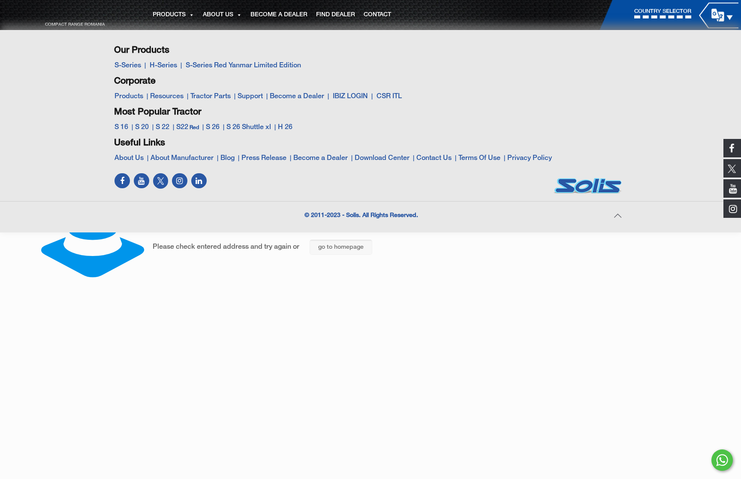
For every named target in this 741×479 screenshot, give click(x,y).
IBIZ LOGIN (350, 96)
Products (128, 96)
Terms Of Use (479, 158)
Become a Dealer (297, 96)
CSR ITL (389, 96)
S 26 (213, 127)
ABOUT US (218, 15)
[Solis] (74, 13)
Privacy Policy (529, 158)
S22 (187, 127)
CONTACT (377, 15)
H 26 (285, 127)
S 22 (162, 127)
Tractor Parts (210, 96)
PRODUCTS (169, 15)
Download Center (382, 158)
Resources (167, 96)
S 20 (142, 127)
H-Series (163, 66)
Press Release (263, 158)
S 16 (121, 127)
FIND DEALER (335, 15)
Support (250, 96)
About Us (129, 158)
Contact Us (434, 158)
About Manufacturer (182, 158)
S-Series (127, 66)
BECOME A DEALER (278, 15)
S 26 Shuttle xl (248, 127)
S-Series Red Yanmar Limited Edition (243, 66)
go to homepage (341, 247)
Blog (227, 158)
